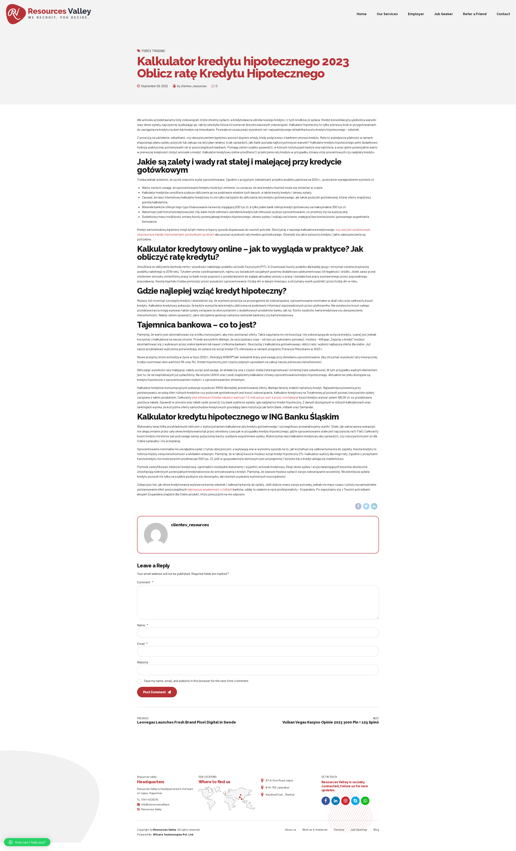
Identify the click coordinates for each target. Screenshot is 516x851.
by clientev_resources (192, 86)
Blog (376, 829)
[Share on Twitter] (366, 506)
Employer (416, 14)
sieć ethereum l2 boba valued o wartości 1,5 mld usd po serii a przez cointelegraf (245, 397)
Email (142, 643)
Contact (503, 14)
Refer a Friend (475, 14)
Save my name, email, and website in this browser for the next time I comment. (196, 681)
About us (290, 829)
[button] (27, 842)
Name (142, 625)
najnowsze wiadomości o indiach (209, 489)
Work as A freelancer (315, 829)
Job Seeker (443, 14)
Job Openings (359, 829)
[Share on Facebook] (358, 506)
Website (142, 662)
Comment (145, 582)
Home (362, 14)
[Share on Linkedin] (374, 506)
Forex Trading (153, 50)
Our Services (387, 14)
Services (339, 829)
